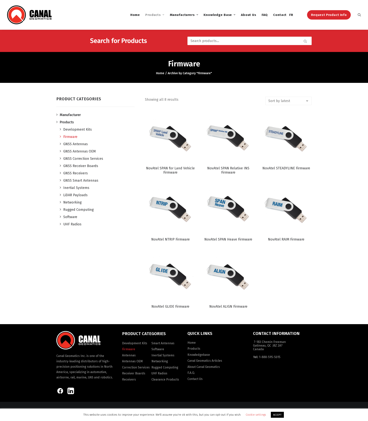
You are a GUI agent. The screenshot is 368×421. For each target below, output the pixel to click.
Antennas (129, 355)
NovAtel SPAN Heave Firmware (228, 239)
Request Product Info (329, 15)
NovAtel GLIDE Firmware (170, 306)
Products (153, 15)
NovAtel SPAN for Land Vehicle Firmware (170, 170)
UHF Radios (159, 373)
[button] (359, 15)
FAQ (265, 15)
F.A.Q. (191, 373)
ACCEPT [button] (277, 414)
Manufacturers (182, 15)
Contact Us (195, 379)
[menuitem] (135, 15)
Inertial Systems (162, 355)
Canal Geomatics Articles (204, 361)
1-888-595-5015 (269, 357)
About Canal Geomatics (203, 367)
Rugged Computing (164, 367)
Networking (159, 361)
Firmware (128, 349)
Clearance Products (165, 379)
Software (157, 349)
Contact (280, 15)
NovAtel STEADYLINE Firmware (286, 168)
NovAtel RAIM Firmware (286, 239)
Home (135, 15)
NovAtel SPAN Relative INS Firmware (228, 170)
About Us (248, 15)
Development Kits (134, 343)
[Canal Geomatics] (29, 14)
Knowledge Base (218, 15)
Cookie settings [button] (256, 414)
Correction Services (136, 367)
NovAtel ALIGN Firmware (228, 306)
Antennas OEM (132, 361)
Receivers (129, 379)
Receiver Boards (133, 373)
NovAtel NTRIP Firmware (170, 239)
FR (291, 15)
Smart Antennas (162, 343)
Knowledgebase (198, 355)
